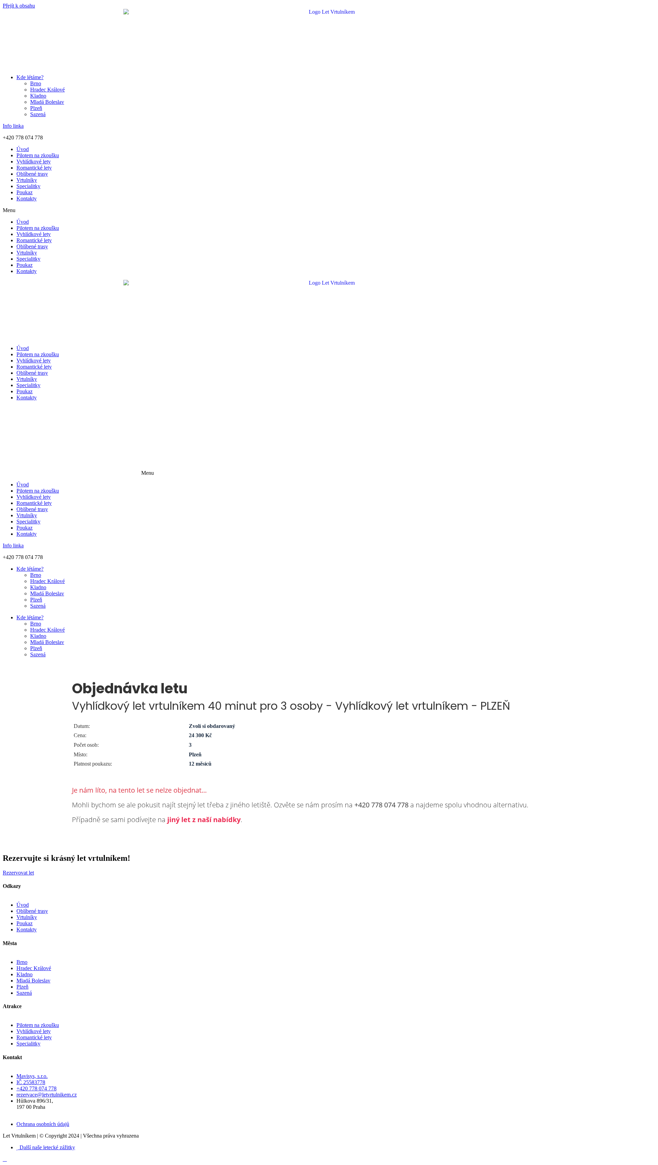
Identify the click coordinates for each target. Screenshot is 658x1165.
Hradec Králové (47, 89)
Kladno (38, 96)
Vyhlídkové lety (33, 161)
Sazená (38, 114)
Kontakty (26, 198)
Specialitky (28, 186)
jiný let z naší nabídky (204, 819)
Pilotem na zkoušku (37, 155)
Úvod (22, 149)
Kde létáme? (30, 77)
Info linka (13, 126)
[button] (329, 210)
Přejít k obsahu (19, 6)
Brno (35, 83)
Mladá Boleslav (47, 102)
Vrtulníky (26, 180)
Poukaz (24, 192)
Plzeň (36, 108)
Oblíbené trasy (32, 174)
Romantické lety (34, 168)
